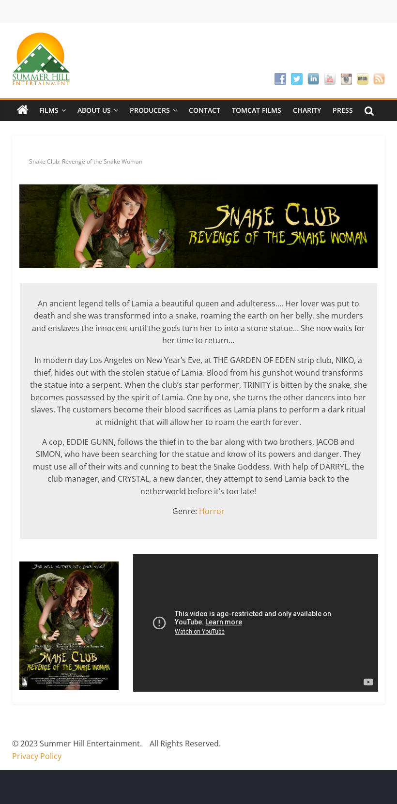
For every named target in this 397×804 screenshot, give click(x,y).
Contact (204, 110)
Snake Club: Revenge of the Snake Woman (85, 161)
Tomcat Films (256, 110)
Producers (150, 110)
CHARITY (307, 110)
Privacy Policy (36, 756)
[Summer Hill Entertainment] (22, 110)
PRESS (343, 110)
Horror (212, 511)
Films (49, 110)
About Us (94, 110)
